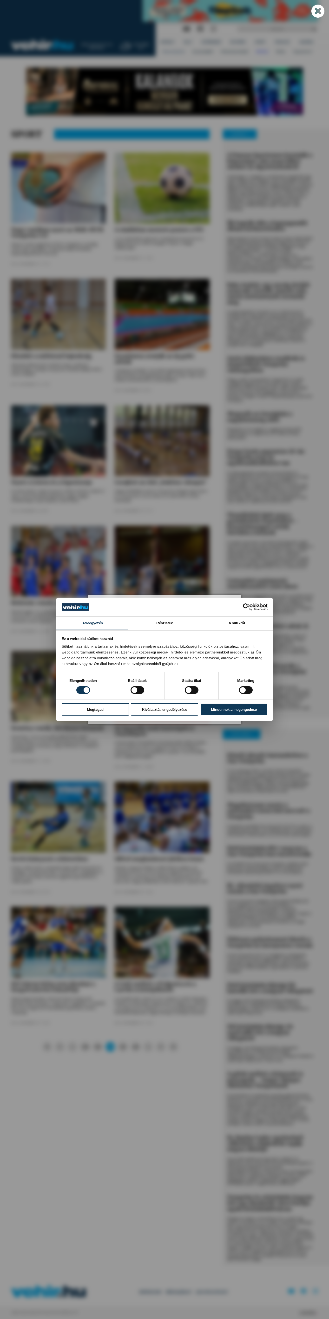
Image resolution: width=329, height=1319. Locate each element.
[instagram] (213, 29)
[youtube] (186, 29)
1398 (85, 1047)
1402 (135, 1047)
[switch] (137, 690)
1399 (97, 1047)
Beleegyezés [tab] (92, 623)
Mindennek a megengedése (234, 709)
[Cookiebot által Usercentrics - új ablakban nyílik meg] (246, 607)
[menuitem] (167, 42)
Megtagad (95, 709)
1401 (122, 1047)
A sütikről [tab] (237, 623)
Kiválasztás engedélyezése (164, 709)
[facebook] (200, 29)
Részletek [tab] (164, 623)
